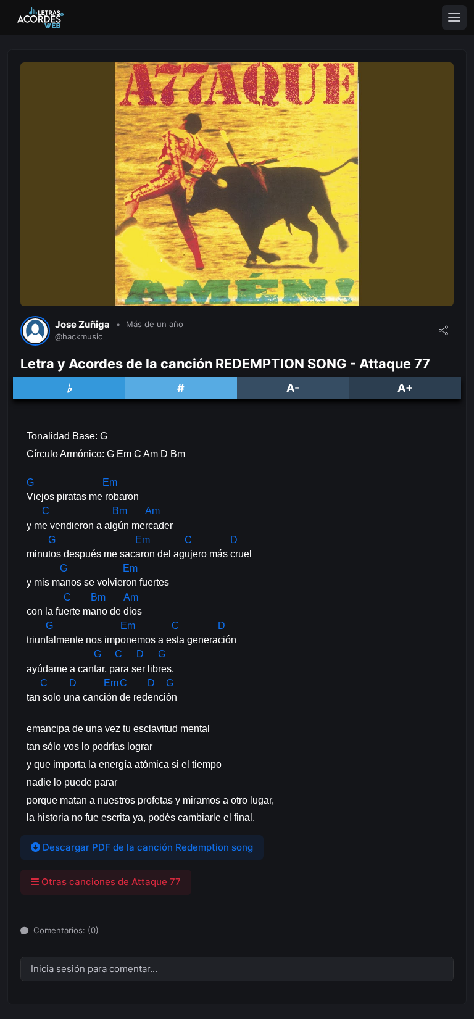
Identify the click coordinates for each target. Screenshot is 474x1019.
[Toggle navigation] (454, 17)
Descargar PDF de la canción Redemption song (146, 847)
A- (292, 387)
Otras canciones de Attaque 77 (110, 882)
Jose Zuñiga (82, 324)
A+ (405, 387)
